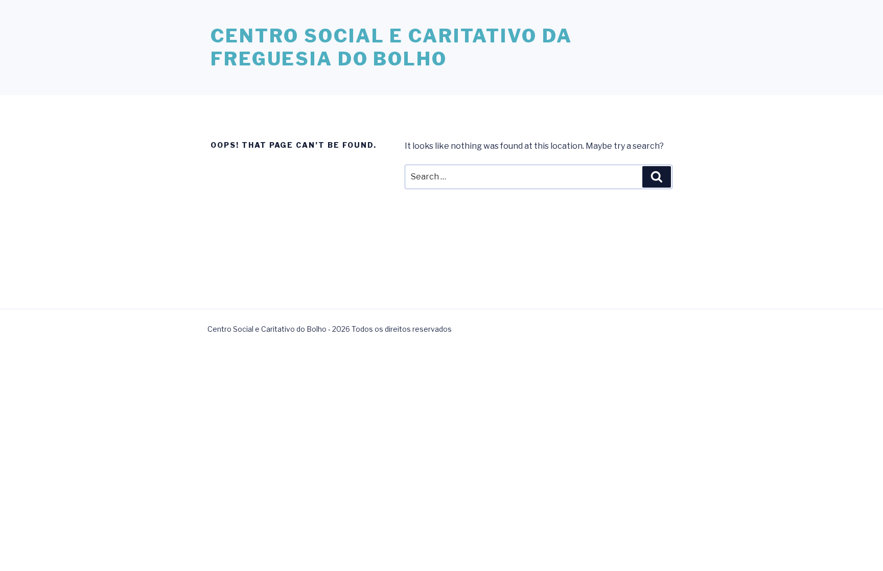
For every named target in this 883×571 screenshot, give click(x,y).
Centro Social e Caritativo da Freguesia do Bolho (391, 47)
